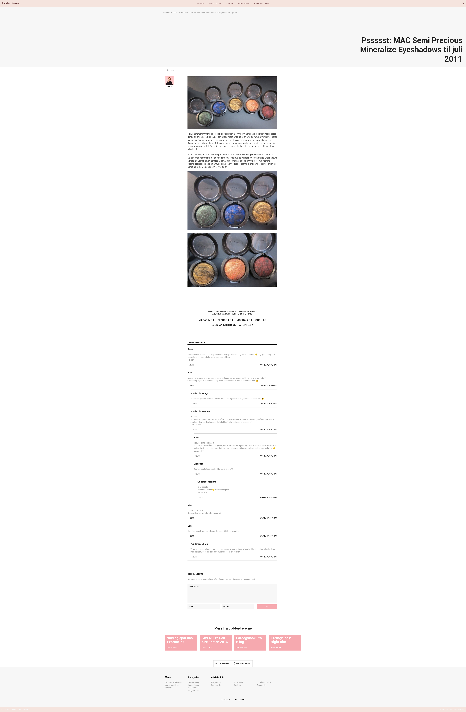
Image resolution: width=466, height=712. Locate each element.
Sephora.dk (225, 320)
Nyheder (174, 13)
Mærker (229, 3)
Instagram (240, 700)
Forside (166, 13)
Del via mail (224, 664)
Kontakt (168, 688)
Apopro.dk (246, 325)
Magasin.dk (206, 320)
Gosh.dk (260, 320)
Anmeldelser (243, 3)
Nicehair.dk (244, 320)
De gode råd (193, 690)
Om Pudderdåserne (173, 682)
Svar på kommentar (268, 365)
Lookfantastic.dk (224, 325)
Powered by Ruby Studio (452, 709)
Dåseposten (193, 688)
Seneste (200, 3)
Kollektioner (183, 13)
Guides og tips (215, 3)
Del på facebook (243, 664)
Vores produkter (261, 3)
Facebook (226, 700)
